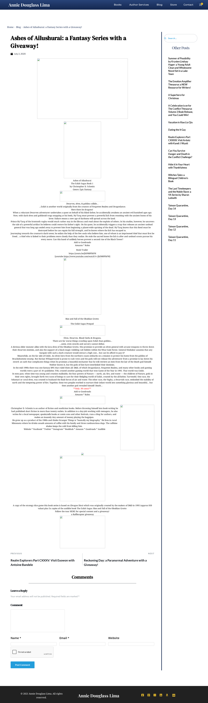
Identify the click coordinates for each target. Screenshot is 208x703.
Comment (16, 605)
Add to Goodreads (82, 242)
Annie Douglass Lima (29, 5)
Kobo (87, 245)
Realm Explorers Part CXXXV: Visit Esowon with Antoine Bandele (43, 562)
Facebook (37, 429)
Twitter (47, 429)
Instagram (58, 429)
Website (27, 429)
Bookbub (69, 429)
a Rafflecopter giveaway (82, 514)
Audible (101, 429)
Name (16, 638)
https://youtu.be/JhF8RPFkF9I (82, 253)
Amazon (79, 245)
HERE (72, 511)
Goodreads (91, 429)
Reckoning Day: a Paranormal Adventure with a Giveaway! (115, 562)
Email (64, 638)
